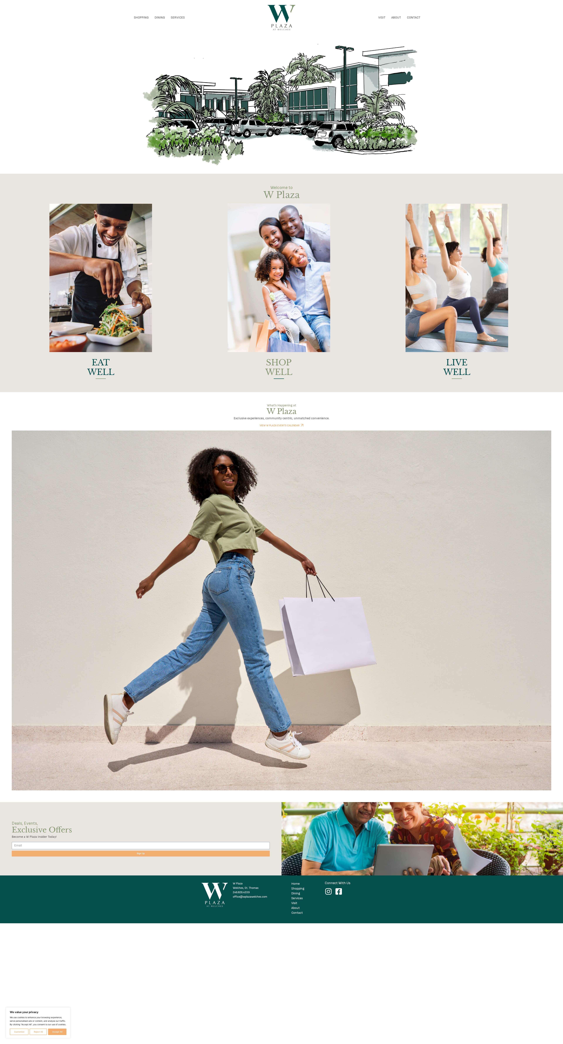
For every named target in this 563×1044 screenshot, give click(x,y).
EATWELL (100, 367)
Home (295, 884)
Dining (160, 18)
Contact (413, 18)
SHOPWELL (278, 367)
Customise (19, 1032)
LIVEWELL (456, 367)
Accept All (57, 1032)
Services (178, 18)
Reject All (38, 1032)
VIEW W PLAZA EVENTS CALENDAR (280, 425)
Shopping (141, 18)
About (396, 18)
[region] (38, 1022)
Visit (381, 18)
